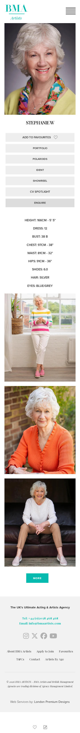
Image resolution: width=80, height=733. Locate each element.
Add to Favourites (36, 137)
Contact (34, 659)
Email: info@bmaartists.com (40, 623)
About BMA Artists (19, 651)
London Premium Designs (51, 702)
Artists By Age (54, 659)
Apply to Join (45, 651)
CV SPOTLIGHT (40, 192)
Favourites (66, 651)
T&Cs (20, 659)
